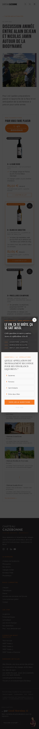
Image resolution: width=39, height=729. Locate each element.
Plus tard (19, 407)
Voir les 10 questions (19, 402)
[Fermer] (34, 320)
